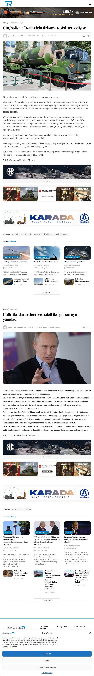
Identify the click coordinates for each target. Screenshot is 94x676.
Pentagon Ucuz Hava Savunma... (15, 262)
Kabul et (47, 653)
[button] (90, 633)
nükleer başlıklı (62, 234)
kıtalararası (48, 234)
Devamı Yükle (47, 293)
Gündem (14, 309)
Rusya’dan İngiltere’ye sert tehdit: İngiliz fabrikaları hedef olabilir (76, 539)
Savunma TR (18, 36)
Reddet (47, 660)
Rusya (28, 509)
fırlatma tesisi (35, 234)
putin (21, 509)
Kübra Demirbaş (12, 265)
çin (26, 234)
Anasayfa (6, 23)
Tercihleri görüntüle (47, 667)
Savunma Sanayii (17, 23)
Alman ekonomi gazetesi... (75, 262)
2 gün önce (8, 268)
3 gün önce (50, 284)
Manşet (69, 532)
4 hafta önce (80, 585)
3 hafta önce (19, 579)
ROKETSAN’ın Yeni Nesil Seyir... (46, 262)
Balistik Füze (17, 234)
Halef (14, 509)
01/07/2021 (31, 36)
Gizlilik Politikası (47, 673)
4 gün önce (69, 548)
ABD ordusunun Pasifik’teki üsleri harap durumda (21, 573)
